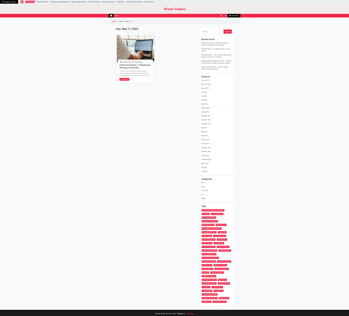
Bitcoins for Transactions (210, 221)
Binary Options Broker (209, 217)
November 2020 (206, 151)
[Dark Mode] (221, 15)
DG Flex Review (222, 239)
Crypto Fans (120, 2)
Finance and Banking (209, 247)
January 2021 (205, 143)
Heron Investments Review (135, 2)
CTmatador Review (219, 236)
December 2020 (206, 147)
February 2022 (205, 108)
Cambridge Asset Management (60, 2)
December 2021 (206, 116)
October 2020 (205, 155)
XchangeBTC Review (220, 301)
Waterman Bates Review (79, 2)
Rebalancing (222, 279)
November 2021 (206, 120)
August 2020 (205, 163)
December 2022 (206, 84)
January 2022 (205, 112)
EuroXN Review (218, 243)
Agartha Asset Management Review (213, 210)
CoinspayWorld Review (209, 232)
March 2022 (204, 104)
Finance (203, 182)
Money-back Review (220, 265)
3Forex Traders (174, 9)
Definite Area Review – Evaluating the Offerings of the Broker (135, 66)
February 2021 (205, 140)
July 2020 (204, 167)
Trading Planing (207, 291)
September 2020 (206, 159)
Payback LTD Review (94, 2)
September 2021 (206, 124)
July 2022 (204, 92)
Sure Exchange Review (209, 283)
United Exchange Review (210, 294)
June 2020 (204, 171)
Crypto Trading (207, 236)
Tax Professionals (224, 283)
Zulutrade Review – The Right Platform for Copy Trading (215, 50)
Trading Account (217, 287)
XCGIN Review (207, 301)
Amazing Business (217, 214)
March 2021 (204, 136)
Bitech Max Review (42, 2)
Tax (202, 194)
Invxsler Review (207, 265)
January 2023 (205, 80)
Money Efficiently (207, 269)
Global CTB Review (223, 247)
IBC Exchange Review (209, 261)
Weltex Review (149, 2)
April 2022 (204, 100)
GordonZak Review (224, 250)
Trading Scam (219, 291)
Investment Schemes (224, 261)
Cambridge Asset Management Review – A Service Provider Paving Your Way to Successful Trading (216, 62)
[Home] (111, 15)
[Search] (226, 15)
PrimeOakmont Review (209, 279)
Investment (204, 190)
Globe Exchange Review (209, 250)
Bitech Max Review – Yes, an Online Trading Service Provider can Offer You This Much (216, 56)
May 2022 (204, 96)
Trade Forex (206, 287)
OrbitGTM (205, 272)
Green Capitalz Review (209, 254)
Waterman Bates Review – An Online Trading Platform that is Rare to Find (214, 68)
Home (117, 15)
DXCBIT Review (207, 243)
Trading (203, 198)
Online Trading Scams (221, 269)
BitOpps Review (220, 225)
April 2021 (204, 132)
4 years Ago (127, 62)
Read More (124, 79)
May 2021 (204, 128)
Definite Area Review (109, 2)
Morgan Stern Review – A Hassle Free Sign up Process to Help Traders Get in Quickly (214, 44)
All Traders (206, 214)
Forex (203, 186)
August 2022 (205, 88)
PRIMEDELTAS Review (209, 276)
